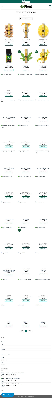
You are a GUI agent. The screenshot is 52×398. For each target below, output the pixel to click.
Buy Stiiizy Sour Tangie (9, 168)
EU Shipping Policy (5, 354)
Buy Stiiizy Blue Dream (26, 92)
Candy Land (43, 270)
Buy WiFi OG (26, 270)
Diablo (9, 322)
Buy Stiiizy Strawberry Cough (43, 168)
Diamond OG (43, 322)
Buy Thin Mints (26, 219)
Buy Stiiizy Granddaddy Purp (9, 117)
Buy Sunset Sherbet (9, 219)
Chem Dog (9, 296)
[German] (25, 0)
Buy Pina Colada (26, 41)
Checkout (3, 349)
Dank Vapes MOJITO (43, 296)
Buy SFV (26, 66)
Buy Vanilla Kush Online (9, 244)
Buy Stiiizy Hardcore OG (26, 117)
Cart (2, 346)
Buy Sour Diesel (43, 66)
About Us (3, 341)
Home (18, 12)
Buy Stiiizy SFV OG (43, 142)
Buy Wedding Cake (43, 244)
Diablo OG (26, 322)
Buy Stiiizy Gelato (43, 92)
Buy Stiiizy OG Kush (43, 117)
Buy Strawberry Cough (9, 193)
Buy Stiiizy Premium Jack (26, 142)
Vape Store (26, 12)
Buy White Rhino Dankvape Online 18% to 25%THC (9, 271)
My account (4, 359)
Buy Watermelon (26, 244)
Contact (3, 352)
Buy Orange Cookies (8, 41)
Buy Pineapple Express (43, 41)
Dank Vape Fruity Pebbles (26, 296)
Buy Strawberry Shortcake (26, 193)
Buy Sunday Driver (43, 193)
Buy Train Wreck (43, 219)
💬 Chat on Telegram (8, 394)
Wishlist (3, 365)
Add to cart (9, 44)
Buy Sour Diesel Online (9, 92)
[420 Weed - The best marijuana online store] (26, 6)
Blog (2, 344)
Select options (8, 70)
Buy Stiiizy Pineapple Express (9, 142)
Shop (2, 362)
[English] (23, 0)
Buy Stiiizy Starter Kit (26, 168)
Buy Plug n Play (9, 66)
